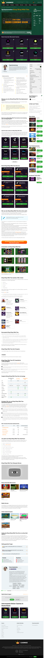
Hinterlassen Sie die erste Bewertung (37, 11)
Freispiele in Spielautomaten (33, 107)
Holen (8, 176)
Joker (5, 292)
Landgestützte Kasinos (20, 632)
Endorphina (38, 164)
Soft (17, 626)
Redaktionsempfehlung (5, 171)
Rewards (3, 636)
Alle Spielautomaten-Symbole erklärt (34, 112)
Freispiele (12, 4)
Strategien (35, 4)
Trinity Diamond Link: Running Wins (39, 158)
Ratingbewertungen (22, 108)
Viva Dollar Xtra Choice (5, 427)
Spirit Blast (18, 378)
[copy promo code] (9, 46)
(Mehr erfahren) (31, 656)
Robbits (38, 168)
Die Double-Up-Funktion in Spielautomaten (35, 110)
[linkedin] (9, 569)
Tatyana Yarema (9, 590)
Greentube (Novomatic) (5, 491)
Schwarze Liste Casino (5, 626)
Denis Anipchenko (5, 71)
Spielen (8, 59)
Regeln (30, 4)
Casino (4, 4)
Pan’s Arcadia (38, 147)
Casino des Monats (19, 625)
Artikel (26, 4)
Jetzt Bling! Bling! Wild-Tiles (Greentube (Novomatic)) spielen (14, 242)
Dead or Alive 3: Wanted (39, 152)
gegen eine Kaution (5, 199)
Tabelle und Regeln (8, 444)
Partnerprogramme (35, 625)
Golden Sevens (4, 434)
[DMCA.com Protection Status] (21, 652)
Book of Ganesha (39, 163)
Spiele (8, 4)
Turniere (17, 4)
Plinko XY (38, 138)
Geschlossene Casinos (5, 628)
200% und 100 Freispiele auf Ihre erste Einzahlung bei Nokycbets (39, 178)
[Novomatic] (40, 66)
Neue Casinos (4, 625)
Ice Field (38, 133)
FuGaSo (37, 159)
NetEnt (2, 529)
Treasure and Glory (4, 432)
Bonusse (21, 4)
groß (3, 185)
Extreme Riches (4, 429)
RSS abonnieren (21, 654)
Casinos (7, 124)
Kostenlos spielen (24, 488)
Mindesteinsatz (18, 171)
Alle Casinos (15, 161)
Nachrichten (18, 629)
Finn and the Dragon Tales (39, 128)
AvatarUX (3, 520)
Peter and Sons (13, 520)
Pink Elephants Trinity (25, 378)
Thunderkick (38, 148)
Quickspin (21, 521)
